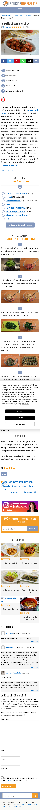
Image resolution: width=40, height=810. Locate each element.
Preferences (20, 424)
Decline (20, 418)
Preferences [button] (25, 403)
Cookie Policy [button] (16, 401)
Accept (20, 411)
